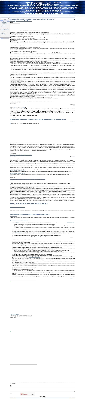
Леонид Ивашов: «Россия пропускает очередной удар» (29, 203)
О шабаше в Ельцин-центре (17, 207)
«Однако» (71, 278)
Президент (24, 107)
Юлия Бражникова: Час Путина (21, 21)
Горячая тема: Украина (13, 156)
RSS (83, 15)
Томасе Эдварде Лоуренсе (18, 232)
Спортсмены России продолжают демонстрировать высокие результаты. (30, 214)
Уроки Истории (13, 208)
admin (14, 107)
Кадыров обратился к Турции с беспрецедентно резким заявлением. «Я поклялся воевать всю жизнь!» (38, 119)
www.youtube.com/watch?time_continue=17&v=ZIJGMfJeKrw (17, 170)
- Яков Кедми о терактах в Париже (14, 314)
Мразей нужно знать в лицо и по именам (21, 155)
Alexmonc (73, 180)
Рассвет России (13, 216)
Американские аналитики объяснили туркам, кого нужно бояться (27, 179)
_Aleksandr (73, 156)
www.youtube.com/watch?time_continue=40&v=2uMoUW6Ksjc (17, 173)
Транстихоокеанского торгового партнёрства (34, 257)
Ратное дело (11, 180)
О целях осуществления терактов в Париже (19, 220)
